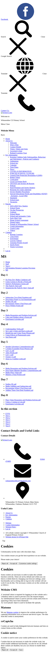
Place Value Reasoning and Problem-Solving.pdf (23, 400)
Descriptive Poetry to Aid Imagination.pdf (20, 299)
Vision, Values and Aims (19, 149)
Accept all (13, 563)
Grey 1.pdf (9, 355)
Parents (8, 204)
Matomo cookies (13, 612)
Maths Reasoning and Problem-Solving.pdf (21, 315)
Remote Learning (16, 234)
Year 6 (7, 426)
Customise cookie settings (28, 563)
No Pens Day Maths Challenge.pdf (18, 280)
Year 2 (7, 266)
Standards (13, 198)
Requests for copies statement (20, 190)
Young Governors (16, 247)
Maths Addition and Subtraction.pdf (18, 386)
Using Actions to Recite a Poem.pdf (18, 282)
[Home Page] (6, 113)
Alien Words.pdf (11, 353)
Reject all (5, 563)
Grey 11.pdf (9, 351)
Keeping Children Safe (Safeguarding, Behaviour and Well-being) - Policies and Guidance (28, 158)
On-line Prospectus (17, 210)
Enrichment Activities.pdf (14, 319)
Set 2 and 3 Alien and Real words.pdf (18, 331)
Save (21, 650)
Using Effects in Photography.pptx (17, 335)
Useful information (17, 226)
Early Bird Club (16, 218)
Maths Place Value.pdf (13, 372)
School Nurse (15, 208)
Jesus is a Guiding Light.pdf (15, 359)
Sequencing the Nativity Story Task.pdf (19, 288)
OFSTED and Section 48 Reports (22, 184)
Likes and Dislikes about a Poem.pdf (18, 317)
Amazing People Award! (19, 243)
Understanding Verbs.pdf (14, 329)
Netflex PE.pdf (10, 302)
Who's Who (14, 145)
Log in (7, 251)
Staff (7, 264)
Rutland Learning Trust (18, 153)
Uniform (13, 212)
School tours (14, 200)
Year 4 (7, 422)
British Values (15, 177)
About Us (9, 141)
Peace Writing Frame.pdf (14, 306)
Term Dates (14, 167)
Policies (13, 186)
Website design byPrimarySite (16, 537)
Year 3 (7, 420)
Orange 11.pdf (10, 357)
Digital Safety (15, 222)
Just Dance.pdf (10, 337)
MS (6, 270)
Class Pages (14, 237)
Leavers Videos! (16, 241)
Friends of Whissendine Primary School (24, 224)
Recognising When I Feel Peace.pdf (18, 304)
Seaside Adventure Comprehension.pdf (19, 347)
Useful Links (14, 228)
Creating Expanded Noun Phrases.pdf (19, 349)
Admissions (14, 161)
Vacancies (13, 202)
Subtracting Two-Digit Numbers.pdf (18, 297)
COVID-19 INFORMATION (21, 171)
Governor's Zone (16, 151)
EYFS (7, 414)
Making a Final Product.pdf (15, 375)
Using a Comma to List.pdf (15, 402)
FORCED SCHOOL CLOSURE (22, 173)
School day (14, 163)
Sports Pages (14, 245)
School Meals (15, 214)
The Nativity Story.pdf (13, 286)
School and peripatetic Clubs (20, 216)
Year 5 (7, 424)
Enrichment (14, 239)
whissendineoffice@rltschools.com (18, 481)
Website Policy (10, 527)
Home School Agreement (19, 220)
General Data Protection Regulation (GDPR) (26, 175)
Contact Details (15, 147)
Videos (12, 230)
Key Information (11, 155)
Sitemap (8, 523)
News (12, 169)
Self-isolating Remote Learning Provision (20, 268)
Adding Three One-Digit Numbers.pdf (19, 390)
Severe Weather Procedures (20, 192)
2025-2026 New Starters (19, 206)
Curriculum (14, 179)
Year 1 (7, 416)
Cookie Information (12, 525)
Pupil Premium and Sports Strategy (22, 188)
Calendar (13, 165)
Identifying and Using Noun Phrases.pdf (20, 333)
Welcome (13, 143)
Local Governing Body (18, 182)
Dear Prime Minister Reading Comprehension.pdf (23, 370)
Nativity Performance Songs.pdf (17, 284)
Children (8, 232)
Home (7, 139)
